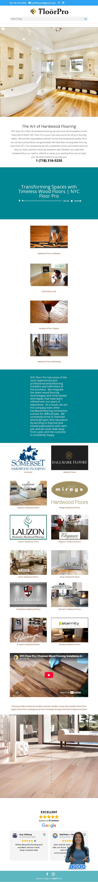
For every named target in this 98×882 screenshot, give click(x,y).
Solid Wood (66, 709)
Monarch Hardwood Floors (70, 609)
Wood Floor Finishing (44, 709)
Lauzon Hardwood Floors (28, 541)
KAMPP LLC (57, 878)
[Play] (19, 201)
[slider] (77, 201)
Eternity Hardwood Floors (69, 644)
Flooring (57, 709)
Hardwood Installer (34, 706)
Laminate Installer (50, 706)
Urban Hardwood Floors (70, 577)
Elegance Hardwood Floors (70, 541)
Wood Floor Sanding (25, 709)
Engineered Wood (79, 709)
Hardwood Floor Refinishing (49, 361)
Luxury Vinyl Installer (67, 706)
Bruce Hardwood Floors (28, 577)
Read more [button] (29, 856)
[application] (49, 201)
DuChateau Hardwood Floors (28, 609)
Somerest (28, 472)
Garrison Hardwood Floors (28, 507)
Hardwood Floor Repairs (49, 328)
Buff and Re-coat (49, 291)
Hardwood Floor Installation (48, 253)
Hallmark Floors (69, 472)
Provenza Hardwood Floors (28, 644)
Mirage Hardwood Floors (69, 507)
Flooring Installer (18, 706)
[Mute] (72, 201)
